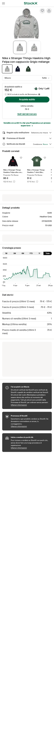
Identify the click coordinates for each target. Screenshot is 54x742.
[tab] (19, 47)
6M (23, 253)
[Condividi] (49, 11)
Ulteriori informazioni (30, 405)
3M (14, 253)
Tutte (48, 253)
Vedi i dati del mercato (27, 114)
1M (6, 253)
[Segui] (21, 158)
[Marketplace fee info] (39, 94)
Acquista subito (27, 99)
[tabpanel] (26, 23)
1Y (39, 253)
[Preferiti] (42, 11)
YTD (31, 253)
